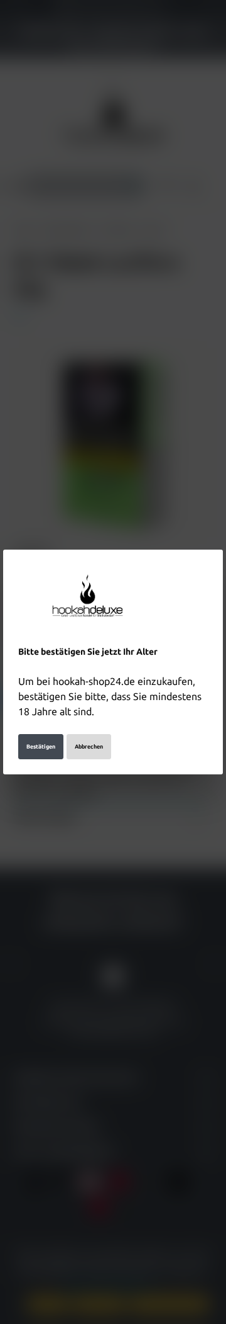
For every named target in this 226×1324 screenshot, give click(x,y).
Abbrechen (89, 747)
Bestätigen (40, 747)
